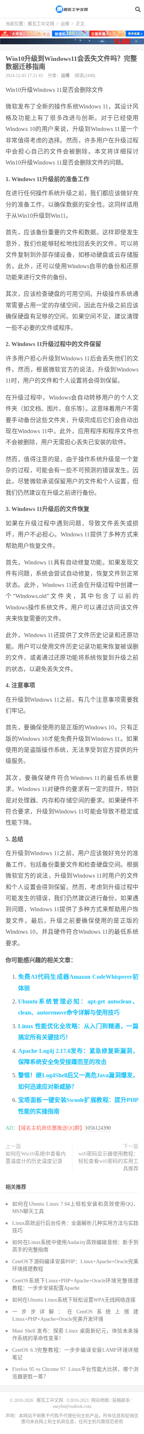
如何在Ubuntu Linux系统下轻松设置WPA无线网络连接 (74, 1300)
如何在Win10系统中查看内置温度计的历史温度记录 (36, 1157)
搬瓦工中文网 (72, 9)
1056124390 (98, 1128)
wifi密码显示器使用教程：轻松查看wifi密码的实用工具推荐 (108, 1161)
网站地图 (100, 1400)
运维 (65, 24)
